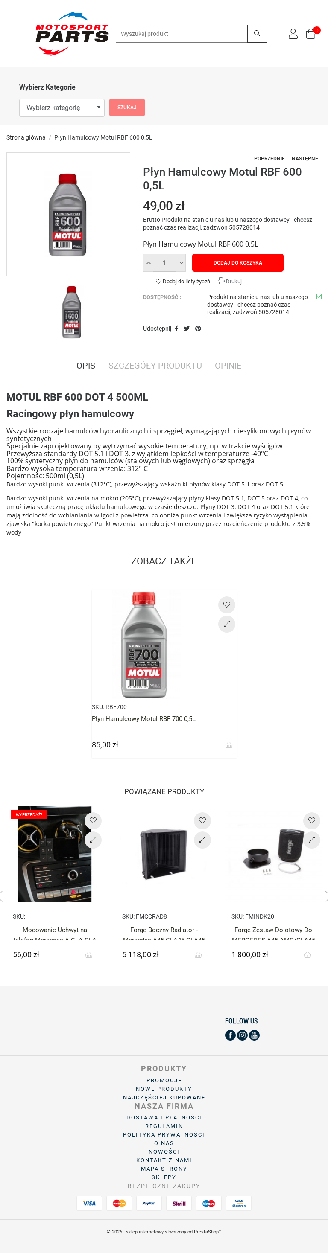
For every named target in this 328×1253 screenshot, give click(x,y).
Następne (305, 159)
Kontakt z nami (164, 1160)
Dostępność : (162, 297)
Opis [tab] (85, 366)
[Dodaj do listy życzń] (226, 604)
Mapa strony (164, 1169)
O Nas (164, 1143)
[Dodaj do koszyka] (229, 745)
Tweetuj (187, 329)
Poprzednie (269, 159)
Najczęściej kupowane (164, 1097)
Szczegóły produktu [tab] (155, 366)
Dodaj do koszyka (238, 263)
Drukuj (233, 281)
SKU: (98, 707)
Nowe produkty (164, 1089)
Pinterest (198, 329)
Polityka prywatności (164, 1134)
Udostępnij (177, 329)
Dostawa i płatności (164, 1117)
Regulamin (164, 1126)
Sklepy (164, 1177)
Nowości (164, 1151)
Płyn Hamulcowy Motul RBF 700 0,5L (144, 719)
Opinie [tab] (228, 366)
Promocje (164, 1080)
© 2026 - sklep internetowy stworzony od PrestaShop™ (164, 1232)
